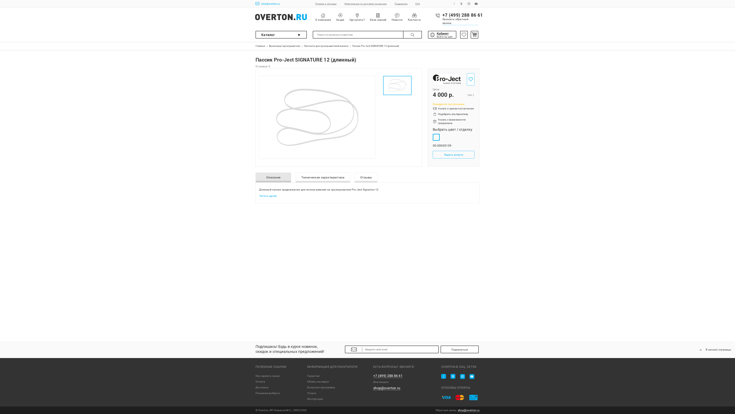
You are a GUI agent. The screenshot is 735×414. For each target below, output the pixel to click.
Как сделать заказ (268, 375)
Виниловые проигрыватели (284, 46)
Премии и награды (325, 3)
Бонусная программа (321, 387)
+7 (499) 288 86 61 (388, 376)
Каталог (268, 34)
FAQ (417, 3)
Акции (340, 19)
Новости (397, 19)
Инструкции (315, 398)
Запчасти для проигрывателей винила (326, 46)
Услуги (311, 393)
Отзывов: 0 (263, 66)
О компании (323, 19)
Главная (260, 46)
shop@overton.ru (270, 3)
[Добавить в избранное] (470, 79)
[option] (317, 117)
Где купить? (357, 19)
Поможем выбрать (268, 393)
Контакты (414, 19)
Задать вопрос (453, 154)
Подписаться (459, 349)
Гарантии (313, 375)
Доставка (262, 387)
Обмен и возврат (318, 381)
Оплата (260, 381)
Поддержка (401, 3)
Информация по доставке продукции (366, 3)
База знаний (378, 19)
